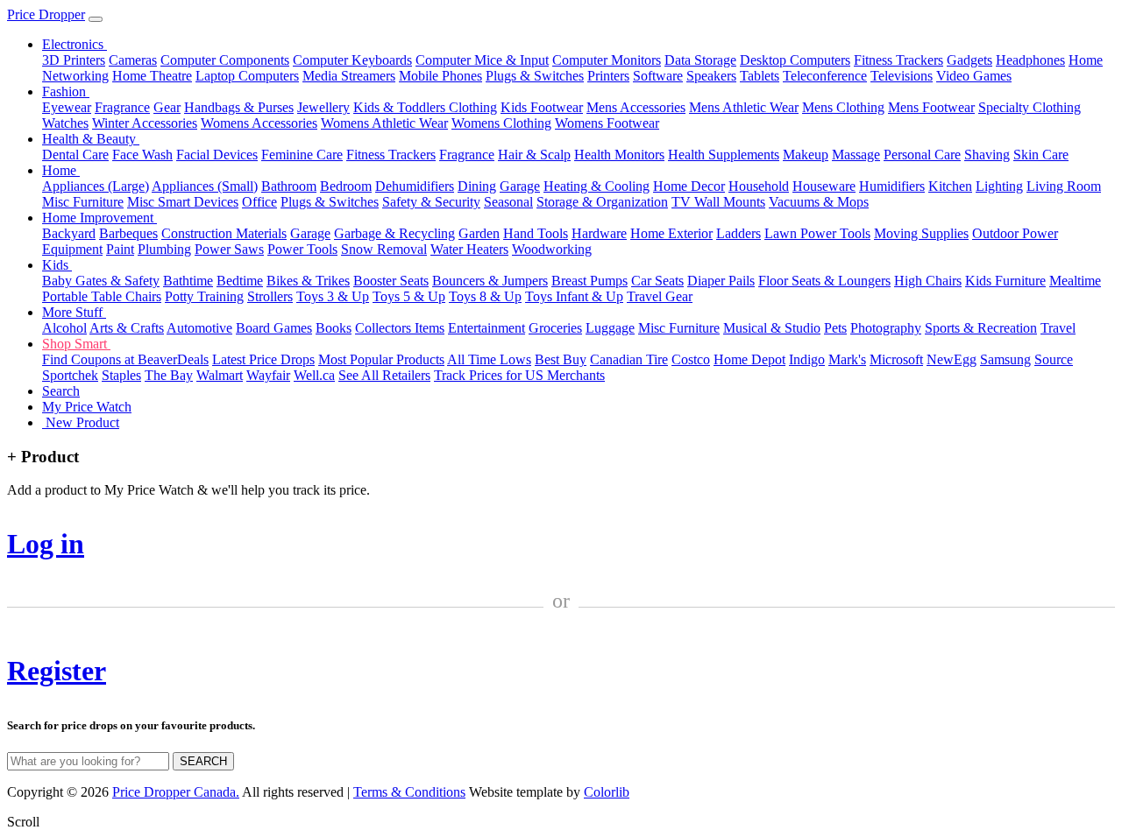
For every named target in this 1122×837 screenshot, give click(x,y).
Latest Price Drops (263, 359)
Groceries (555, 327)
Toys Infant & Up (574, 296)
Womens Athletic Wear (384, 123)
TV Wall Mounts (718, 201)
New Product (80, 422)
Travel (1058, 327)
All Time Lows (489, 359)
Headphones (1030, 60)
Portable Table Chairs (101, 296)
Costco (690, 359)
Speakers (711, 75)
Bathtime (188, 280)
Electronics (74, 44)
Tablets (759, 75)
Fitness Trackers (898, 60)
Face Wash (142, 154)
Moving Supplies (921, 233)
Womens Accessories (259, 123)
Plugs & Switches (535, 75)
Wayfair (268, 375)
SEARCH (203, 761)
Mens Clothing (843, 107)
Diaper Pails (721, 280)
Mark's (847, 359)
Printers (608, 75)
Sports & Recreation (981, 327)
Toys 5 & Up (409, 296)
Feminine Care (302, 154)
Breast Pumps (589, 280)
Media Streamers (348, 75)
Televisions (901, 75)
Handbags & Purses (239, 107)
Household (758, 186)
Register (56, 670)
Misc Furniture (83, 201)
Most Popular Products (381, 359)
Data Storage (700, 60)
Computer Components (224, 60)
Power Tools (302, 249)
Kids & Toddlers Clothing (425, 107)
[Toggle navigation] (96, 19)
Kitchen (950, 186)
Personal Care (922, 154)
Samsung (1005, 359)
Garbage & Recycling (394, 233)
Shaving (987, 154)
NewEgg (951, 359)
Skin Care (1041, 154)
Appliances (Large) (95, 186)
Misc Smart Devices (182, 201)
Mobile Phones (440, 75)
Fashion (65, 91)
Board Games (274, 327)
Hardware (599, 233)
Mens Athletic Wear (744, 107)
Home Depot (749, 359)
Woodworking (552, 249)
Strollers (270, 296)
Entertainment (486, 327)
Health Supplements (723, 154)
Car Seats (657, 280)
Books (334, 327)
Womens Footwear (607, 123)
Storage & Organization (602, 201)
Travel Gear (659, 296)
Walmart (219, 375)
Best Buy (560, 359)
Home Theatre (152, 75)
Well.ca (314, 375)
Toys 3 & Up (332, 296)
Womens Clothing (501, 123)
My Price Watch (86, 406)
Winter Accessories (144, 123)
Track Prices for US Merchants (519, 375)
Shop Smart (76, 343)
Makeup (805, 154)
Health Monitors (619, 154)
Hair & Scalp (534, 154)
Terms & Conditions (409, 791)
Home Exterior (671, 233)
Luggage (610, 327)
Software (658, 75)
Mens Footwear (931, 107)
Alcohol (64, 327)
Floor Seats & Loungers (824, 280)
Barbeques (128, 233)
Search (61, 390)
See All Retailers (384, 375)
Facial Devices (217, 154)
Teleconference (825, 75)
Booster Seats (391, 280)
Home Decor (689, 186)
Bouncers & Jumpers (490, 280)
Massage (856, 154)
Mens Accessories (635, 107)
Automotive (199, 327)
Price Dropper (46, 14)
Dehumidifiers (414, 186)
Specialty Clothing (1029, 107)
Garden (479, 233)
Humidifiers (892, 186)
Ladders (738, 233)
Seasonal (508, 201)
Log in (45, 543)
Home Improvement (99, 217)
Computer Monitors (606, 60)
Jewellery (323, 107)
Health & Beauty (90, 138)
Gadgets (969, 60)
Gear (167, 107)
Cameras (133, 60)
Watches (65, 123)
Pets (835, 327)
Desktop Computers (795, 60)
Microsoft (896, 359)
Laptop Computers (247, 75)
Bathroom (288, 186)
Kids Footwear (542, 107)
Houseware (824, 186)
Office (259, 201)
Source (1053, 359)
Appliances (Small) (205, 186)
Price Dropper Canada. (175, 791)
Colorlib (606, 791)
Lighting (999, 186)
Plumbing (164, 249)
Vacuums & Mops (819, 201)
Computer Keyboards (352, 60)
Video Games (974, 75)
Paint (120, 249)
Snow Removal (384, 249)
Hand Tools (535, 233)
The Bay (169, 375)
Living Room (1063, 186)
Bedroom (346, 186)
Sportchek (70, 375)
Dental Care (75, 154)
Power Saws (229, 249)
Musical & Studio (771, 327)
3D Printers (73, 60)
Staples (121, 375)
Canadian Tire (629, 359)
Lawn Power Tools (817, 233)
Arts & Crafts (126, 327)
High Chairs (928, 280)
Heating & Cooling (596, 186)
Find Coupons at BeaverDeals (125, 359)
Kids (57, 264)
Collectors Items (399, 327)
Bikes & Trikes (308, 280)
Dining (477, 186)
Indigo (807, 359)
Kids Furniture (1005, 280)
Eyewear (66, 107)
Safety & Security (431, 201)
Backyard (69, 233)
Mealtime (1075, 280)
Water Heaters (469, 249)
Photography (885, 327)
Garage (520, 186)
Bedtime (240, 280)
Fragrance (122, 107)
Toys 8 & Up (485, 296)
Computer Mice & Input (482, 60)
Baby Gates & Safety (101, 280)
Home (61, 170)
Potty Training (204, 296)
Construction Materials (224, 233)
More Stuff (74, 312)
